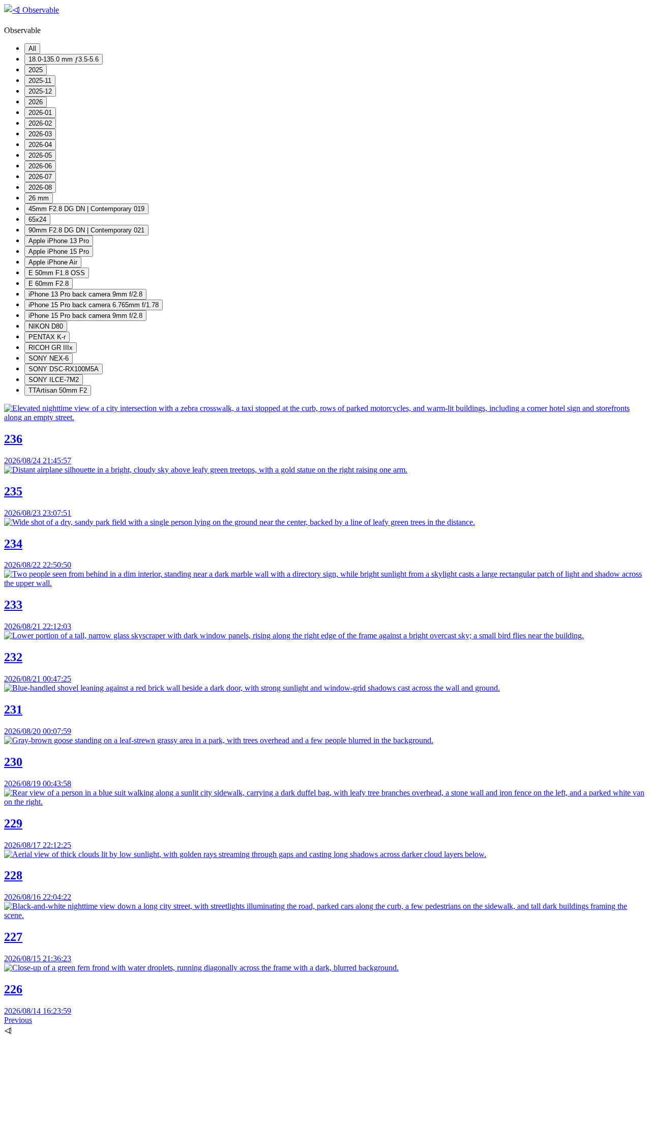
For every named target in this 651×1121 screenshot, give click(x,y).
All (32, 48)
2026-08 (40, 187)
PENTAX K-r (47, 337)
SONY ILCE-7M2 (53, 379)
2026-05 (40, 155)
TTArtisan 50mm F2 (57, 390)
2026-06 (40, 166)
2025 (35, 70)
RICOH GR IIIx (50, 347)
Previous (18, 1020)
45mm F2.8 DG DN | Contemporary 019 (86, 209)
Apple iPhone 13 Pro (58, 241)
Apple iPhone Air (52, 262)
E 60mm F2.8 (48, 283)
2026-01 (40, 112)
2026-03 (40, 134)
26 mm (38, 198)
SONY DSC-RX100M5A (63, 369)
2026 (35, 102)
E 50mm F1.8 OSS (56, 273)
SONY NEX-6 (48, 358)
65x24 (37, 219)
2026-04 (40, 145)
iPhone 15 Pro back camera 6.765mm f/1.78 (93, 305)
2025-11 (39, 80)
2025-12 (40, 91)
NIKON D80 (45, 326)
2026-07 (40, 177)
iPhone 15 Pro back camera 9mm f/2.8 (85, 315)
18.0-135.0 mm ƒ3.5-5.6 (63, 59)
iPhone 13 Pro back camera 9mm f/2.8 (85, 294)
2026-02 (40, 123)
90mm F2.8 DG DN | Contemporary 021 (86, 230)
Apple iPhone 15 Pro (58, 251)
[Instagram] (80, 1112)
